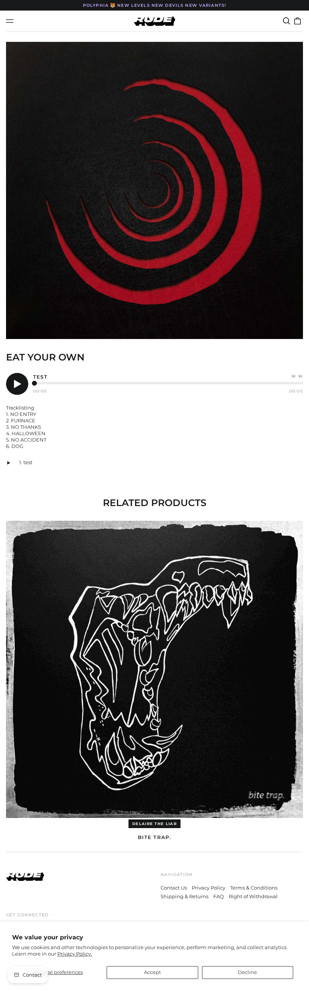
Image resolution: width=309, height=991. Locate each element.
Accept (152, 972)
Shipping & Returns (184, 896)
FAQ (218, 896)
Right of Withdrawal (253, 896)
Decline (247, 972)
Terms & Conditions (253, 888)
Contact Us (174, 888)
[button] (286, 20)
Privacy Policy (208, 888)
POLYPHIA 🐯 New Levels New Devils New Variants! (154, 5)
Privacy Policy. (74, 954)
